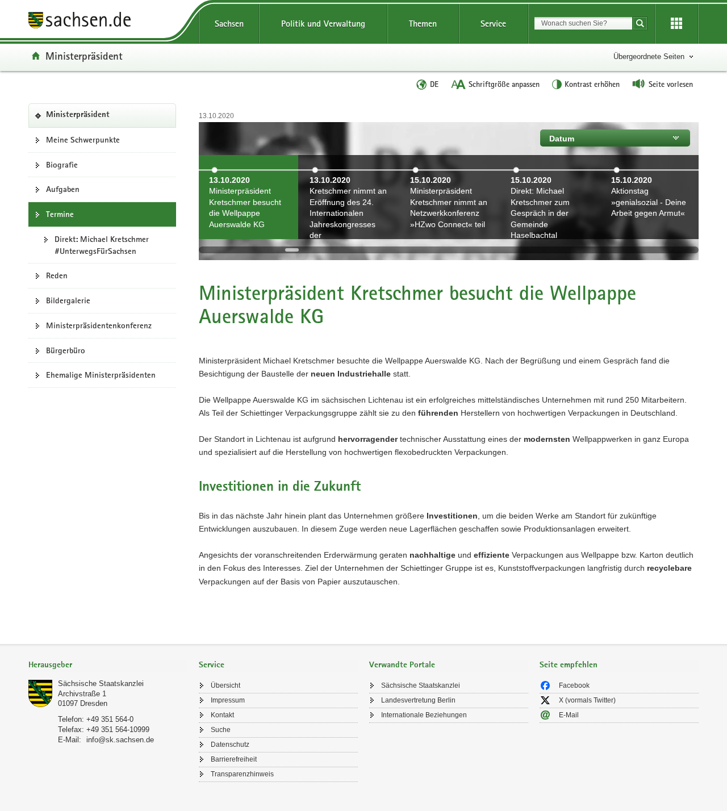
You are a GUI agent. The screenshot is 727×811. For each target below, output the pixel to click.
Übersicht (225, 685)
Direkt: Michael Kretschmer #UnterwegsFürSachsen (102, 245)
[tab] (107, 666)
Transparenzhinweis (242, 774)
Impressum (228, 700)
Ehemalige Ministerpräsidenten (101, 375)
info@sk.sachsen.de (120, 739)
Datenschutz (230, 745)
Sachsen (229, 23)
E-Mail (569, 715)
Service (493, 23)
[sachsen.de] (108, 22)
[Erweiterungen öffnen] (676, 24)
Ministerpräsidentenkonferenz (99, 325)
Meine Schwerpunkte (83, 140)
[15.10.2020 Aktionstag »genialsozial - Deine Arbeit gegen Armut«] (650, 232)
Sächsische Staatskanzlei (101, 683)
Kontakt (222, 715)
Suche (221, 730)
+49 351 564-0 (109, 719)
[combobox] (583, 23)
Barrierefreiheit (234, 759)
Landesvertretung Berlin (418, 700)
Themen (423, 23)
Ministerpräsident (84, 55)
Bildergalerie (68, 300)
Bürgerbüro (65, 350)
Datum (561, 138)
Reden (57, 275)
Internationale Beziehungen (424, 715)
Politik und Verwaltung (323, 23)
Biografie (62, 165)
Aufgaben (63, 189)
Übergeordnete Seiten (648, 56)
